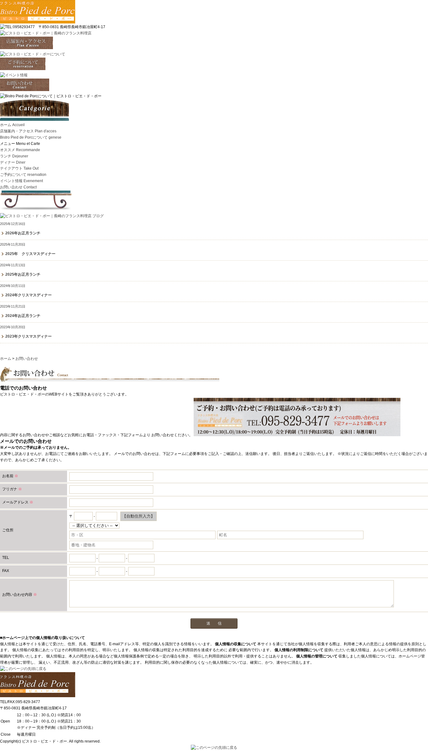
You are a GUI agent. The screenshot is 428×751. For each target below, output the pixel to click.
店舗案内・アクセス (28, 131)
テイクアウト (19, 168)
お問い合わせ (18, 187)
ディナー (12, 162)
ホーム (12, 125)
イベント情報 (21, 181)
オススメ (20, 150)
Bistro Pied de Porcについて (30, 137)
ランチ (14, 156)
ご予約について (23, 174)
